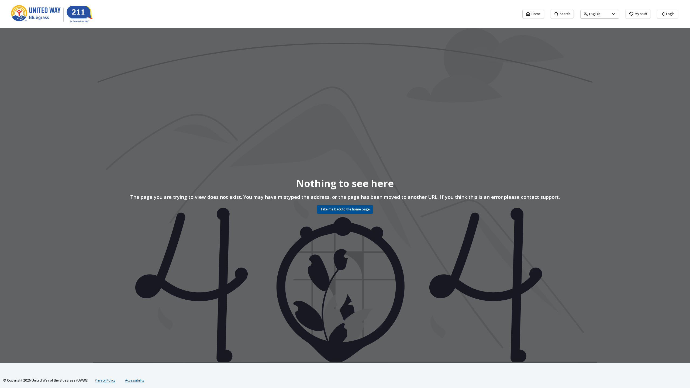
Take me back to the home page (345, 209)
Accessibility (134, 380)
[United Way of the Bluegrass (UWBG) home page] (56, 14)
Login (670, 14)
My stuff (641, 14)
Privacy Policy (105, 380)
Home (536, 14)
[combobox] (599, 14)
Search (565, 14)
